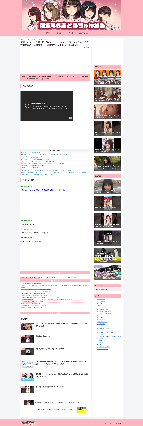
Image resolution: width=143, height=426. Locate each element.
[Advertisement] (55, 60)
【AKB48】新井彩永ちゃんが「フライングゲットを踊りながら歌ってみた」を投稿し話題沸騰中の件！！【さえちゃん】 (48, 299)
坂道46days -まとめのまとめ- (105, 332)
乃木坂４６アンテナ (102, 340)
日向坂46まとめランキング (104, 311)
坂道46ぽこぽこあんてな (103, 328)
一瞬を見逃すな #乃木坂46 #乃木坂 (29, 168)
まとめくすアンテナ (102, 307)
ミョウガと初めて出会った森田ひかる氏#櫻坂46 (32, 157)
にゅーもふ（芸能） (102, 349)
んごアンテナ (100, 342)
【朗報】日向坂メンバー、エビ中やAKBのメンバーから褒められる (36, 295)
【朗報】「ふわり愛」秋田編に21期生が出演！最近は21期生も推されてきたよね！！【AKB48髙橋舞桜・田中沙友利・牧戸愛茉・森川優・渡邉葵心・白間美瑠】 (55, 286)
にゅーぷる (100, 303)
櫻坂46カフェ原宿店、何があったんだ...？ (30, 303)
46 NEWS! (100, 305)
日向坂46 (38, 277)
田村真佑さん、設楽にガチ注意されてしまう (31, 152)
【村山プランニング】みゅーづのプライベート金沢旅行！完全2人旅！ (38, 161)
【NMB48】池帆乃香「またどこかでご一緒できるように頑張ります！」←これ (38, 291)
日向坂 (31, 277)
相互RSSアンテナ (102, 322)
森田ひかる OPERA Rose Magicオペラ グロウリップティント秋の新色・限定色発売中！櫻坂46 (44, 154)
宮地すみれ (24, 277)
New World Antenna (102, 344)
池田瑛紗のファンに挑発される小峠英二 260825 (32, 165)
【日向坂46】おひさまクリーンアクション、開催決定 (33, 293)
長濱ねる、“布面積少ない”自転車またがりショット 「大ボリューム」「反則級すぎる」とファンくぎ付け (46, 170)
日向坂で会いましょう (60, 277)
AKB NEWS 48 (101, 299)
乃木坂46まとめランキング (104, 313)
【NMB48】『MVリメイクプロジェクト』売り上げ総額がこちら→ (36, 289)
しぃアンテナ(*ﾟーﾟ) (102, 334)
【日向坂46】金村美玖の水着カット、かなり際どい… (33, 301)
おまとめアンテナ (102, 330)
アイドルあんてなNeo (103, 320)
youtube (44, 277)
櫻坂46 (69, 277)
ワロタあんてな (101, 326)
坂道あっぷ (100, 315)
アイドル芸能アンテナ (103, 301)
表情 (75, 277)
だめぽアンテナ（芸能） (103, 347)
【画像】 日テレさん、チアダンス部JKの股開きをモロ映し (34, 283)
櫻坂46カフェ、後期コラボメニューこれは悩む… (32, 307)
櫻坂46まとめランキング (103, 309)
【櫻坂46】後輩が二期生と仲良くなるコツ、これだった (33, 305)
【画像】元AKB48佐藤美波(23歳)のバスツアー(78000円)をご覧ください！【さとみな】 (40, 297)
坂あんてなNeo (101, 317)
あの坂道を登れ (101, 324)
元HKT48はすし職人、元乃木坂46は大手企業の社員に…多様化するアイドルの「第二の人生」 (43, 163)
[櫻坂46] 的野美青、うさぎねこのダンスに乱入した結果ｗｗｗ (36, 159)
